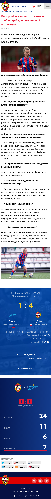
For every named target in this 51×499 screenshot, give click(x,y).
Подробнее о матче (25, 369)
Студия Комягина (30, 496)
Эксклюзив (29, 11)
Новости (11, 11)
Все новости (20, 11)
